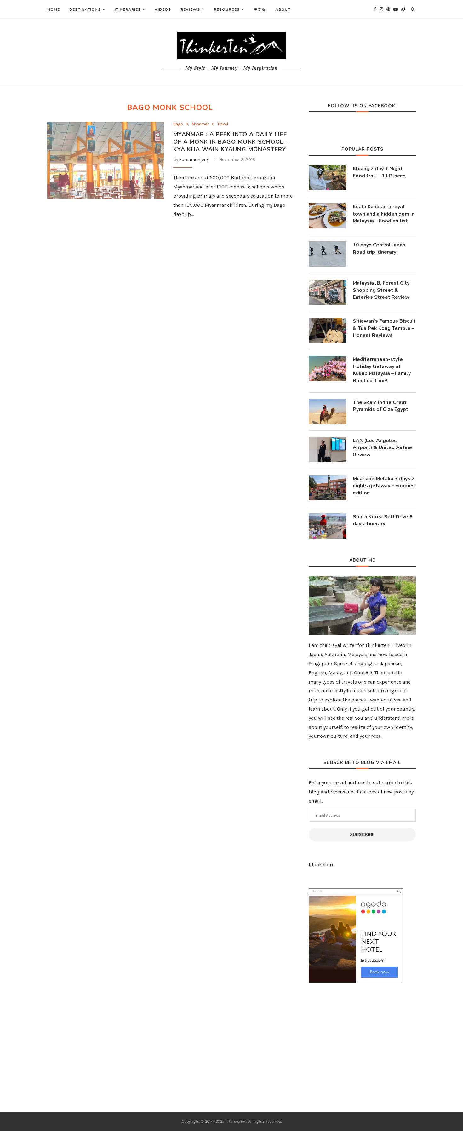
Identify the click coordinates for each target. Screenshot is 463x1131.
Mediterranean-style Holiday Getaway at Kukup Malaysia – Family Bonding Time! (382, 370)
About (282, 9)
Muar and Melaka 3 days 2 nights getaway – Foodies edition (384, 485)
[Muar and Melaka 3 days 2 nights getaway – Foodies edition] (327, 487)
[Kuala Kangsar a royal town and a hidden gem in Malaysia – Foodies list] (327, 215)
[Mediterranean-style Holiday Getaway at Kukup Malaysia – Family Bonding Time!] (327, 368)
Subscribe (362, 835)
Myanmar (200, 124)
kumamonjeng (194, 159)
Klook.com (321, 865)
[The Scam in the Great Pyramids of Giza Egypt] (327, 411)
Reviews (190, 9)
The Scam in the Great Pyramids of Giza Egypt (380, 406)
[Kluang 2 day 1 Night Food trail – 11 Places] (327, 177)
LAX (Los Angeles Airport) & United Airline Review (382, 447)
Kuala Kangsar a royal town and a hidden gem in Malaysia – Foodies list (383, 213)
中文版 (260, 9)
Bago (178, 124)
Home (53, 9)
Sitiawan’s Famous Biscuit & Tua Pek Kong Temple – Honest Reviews (384, 328)
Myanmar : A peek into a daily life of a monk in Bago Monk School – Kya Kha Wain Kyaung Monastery (231, 141)
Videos (163, 9)
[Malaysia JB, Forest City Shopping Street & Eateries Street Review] (327, 292)
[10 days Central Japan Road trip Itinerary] (327, 254)
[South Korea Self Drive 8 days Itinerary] (327, 526)
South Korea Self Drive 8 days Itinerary (383, 520)
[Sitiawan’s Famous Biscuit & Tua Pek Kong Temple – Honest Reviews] (327, 330)
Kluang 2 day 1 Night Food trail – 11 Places (379, 172)
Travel (222, 124)
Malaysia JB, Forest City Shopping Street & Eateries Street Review (381, 290)
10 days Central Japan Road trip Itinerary (379, 248)
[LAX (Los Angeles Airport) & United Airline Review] (327, 449)
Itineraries (128, 9)
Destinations (85, 9)
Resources (227, 9)
